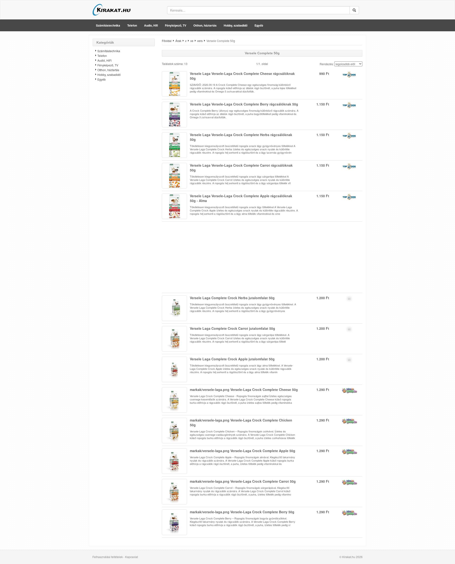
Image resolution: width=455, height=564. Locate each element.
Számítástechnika (108, 25)
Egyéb (259, 25)
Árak (178, 41)
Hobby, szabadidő (235, 25)
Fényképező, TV (175, 25)
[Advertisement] (124, 160)
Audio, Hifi (151, 25)
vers (200, 41)
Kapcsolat (131, 557)
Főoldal (167, 41)
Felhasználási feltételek (107, 557)
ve (191, 41)
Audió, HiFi (104, 60)
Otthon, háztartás (205, 25)
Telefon (132, 25)
